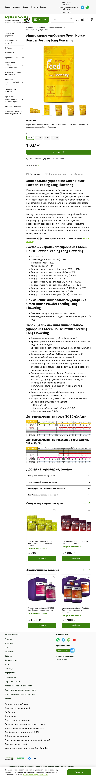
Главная (8, 7)
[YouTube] (74, 640)
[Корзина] (91, 19)
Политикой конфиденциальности (35, 775)
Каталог (43, 19)
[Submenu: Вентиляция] (22, 52)
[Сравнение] (82, 19)
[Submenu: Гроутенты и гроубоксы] (22, 34)
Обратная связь (12, 681)
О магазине (10, 677)
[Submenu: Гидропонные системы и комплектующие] (22, 65)
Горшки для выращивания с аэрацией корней (11, 99)
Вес (27, 134)
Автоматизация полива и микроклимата (14, 73)
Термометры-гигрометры (14, 58)
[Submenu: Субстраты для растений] (22, 90)
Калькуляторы (12, 660)
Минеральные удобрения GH (37, 30)
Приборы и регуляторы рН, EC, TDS (12, 82)
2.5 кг (55, 138)
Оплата (25, 7)
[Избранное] (87, 19)
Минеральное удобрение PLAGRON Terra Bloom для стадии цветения (41, 609)
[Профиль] (77, 19)
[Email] (68, 640)
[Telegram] (82, 7)
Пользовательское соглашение (20, 694)
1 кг (46, 138)
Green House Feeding (57, 27)
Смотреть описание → (37, 549)
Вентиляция (9, 53)
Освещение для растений (11, 42)
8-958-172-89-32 (72, 7)
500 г (39, 138)
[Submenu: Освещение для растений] (22, 41)
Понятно (79, 772)
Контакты (34, 7)
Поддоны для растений (13, 106)
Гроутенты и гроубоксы (9, 34)
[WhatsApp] (87, 7)
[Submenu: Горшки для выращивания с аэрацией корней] (22, 99)
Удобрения (41, 27)
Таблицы (9, 669)
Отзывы (43, 7)
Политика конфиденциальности (20, 690)
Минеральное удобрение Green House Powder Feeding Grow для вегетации (40, 543)
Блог (7, 664)
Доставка (16, 7)
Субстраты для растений (10, 90)
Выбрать (42, 558)
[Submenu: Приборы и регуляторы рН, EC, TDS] (22, 82)
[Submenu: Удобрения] (22, 48)
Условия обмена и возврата (18, 686)
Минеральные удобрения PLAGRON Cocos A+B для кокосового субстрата (75, 610)
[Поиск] (71, 20)
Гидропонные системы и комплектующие (11, 64)
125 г (30, 138)
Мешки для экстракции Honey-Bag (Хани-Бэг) (13, 112)
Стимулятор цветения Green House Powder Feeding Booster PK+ (75, 542)
